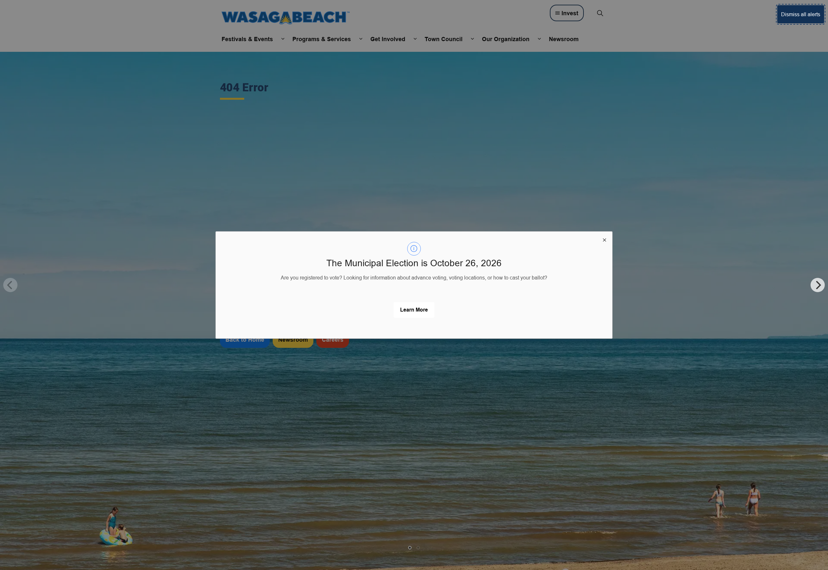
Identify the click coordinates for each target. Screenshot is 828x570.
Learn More (414, 310)
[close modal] (604, 239)
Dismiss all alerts (800, 14)
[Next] (818, 285)
